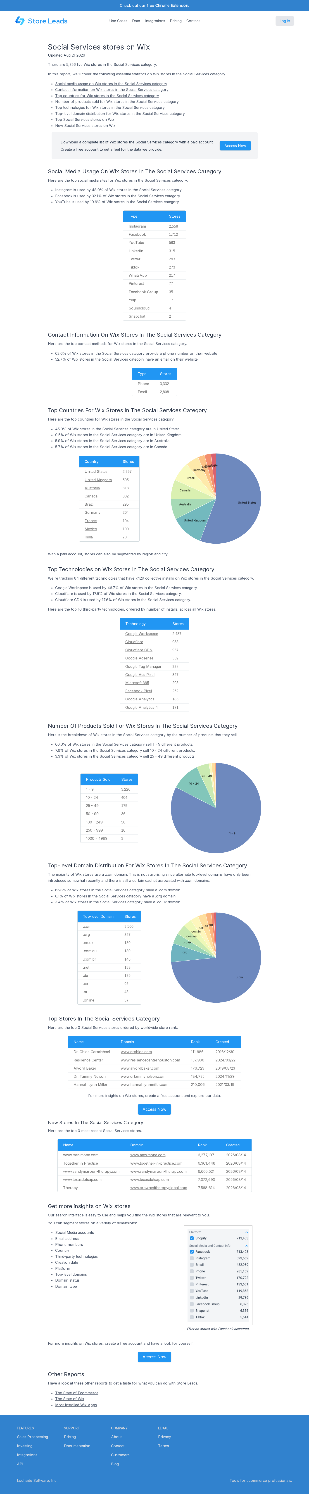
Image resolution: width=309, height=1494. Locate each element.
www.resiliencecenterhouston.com (150, 1060)
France (91, 521)
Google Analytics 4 (141, 707)
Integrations (155, 21)
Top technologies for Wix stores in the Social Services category (110, 107)
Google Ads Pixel (139, 674)
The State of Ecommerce (76, 1393)
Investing (24, 1446)
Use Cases (118, 21)
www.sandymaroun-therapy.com (158, 1171)
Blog (115, 1464)
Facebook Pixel (138, 691)
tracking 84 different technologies (88, 578)
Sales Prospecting (32, 1437)
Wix (87, 64)
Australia (92, 488)
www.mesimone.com (148, 1155)
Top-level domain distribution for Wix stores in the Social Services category (120, 113)
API (20, 1464)
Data (136, 21)
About (116, 1437)
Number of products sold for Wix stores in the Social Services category (117, 101)
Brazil (89, 504)
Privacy (164, 1437)
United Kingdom (98, 480)
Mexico (91, 529)
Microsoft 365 (137, 682)
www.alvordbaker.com (140, 1068)
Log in (285, 21)
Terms (163, 1446)
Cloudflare (134, 642)
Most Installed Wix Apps (76, 1405)
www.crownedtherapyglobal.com (158, 1187)
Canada (91, 496)
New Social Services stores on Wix (85, 125)
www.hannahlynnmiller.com (144, 1084)
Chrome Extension (171, 5)
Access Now (235, 145)
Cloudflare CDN (138, 650)
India (89, 537)
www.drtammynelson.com (143, 1076)
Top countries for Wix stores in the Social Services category (107, 95)
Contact (193, 21)
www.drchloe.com (136, 1051)
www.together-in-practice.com (156, 1163)
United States (96, 471)
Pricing (176, 21)
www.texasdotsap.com (149, 1179)
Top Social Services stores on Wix (84, 119)
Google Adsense (139, 658)
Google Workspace (141, 633)
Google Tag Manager (143, 666)
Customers (120, 1455)
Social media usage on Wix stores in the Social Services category (111, 83)
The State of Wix (69, 1398)
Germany (92, 512)
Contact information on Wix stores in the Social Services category (112, 89)
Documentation (77, 1446)
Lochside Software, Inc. (37, 1480)
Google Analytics (139, 699)
